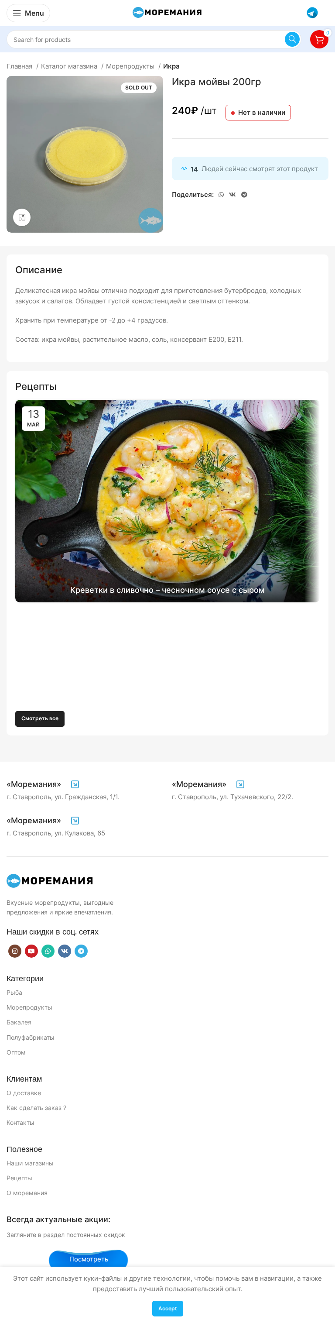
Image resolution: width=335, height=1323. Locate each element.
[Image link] (50, 881)
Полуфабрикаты (31, 1037)
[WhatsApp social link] (221, 194)
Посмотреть (88, 1259)
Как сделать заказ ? (36, 1107)
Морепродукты (131, 66)
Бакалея (19, 1022)
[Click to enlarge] (22, 217)
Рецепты (19, 1178)
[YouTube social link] (31, 951)
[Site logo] (167, 12)
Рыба (14, 992)
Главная (20, 66)
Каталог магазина (70, 66)
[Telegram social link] (244, 194)
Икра (171, 66)
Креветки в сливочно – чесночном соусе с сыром (167, 589)
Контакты (20, 1122)
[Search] (292, 39)
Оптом (16, 1052)
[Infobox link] (43, 784)
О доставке (24, 1092)
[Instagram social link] (14, 951)
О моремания (27, 1192)
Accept (167, 1308)
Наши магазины (30, 1163)
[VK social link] (232, 194)
